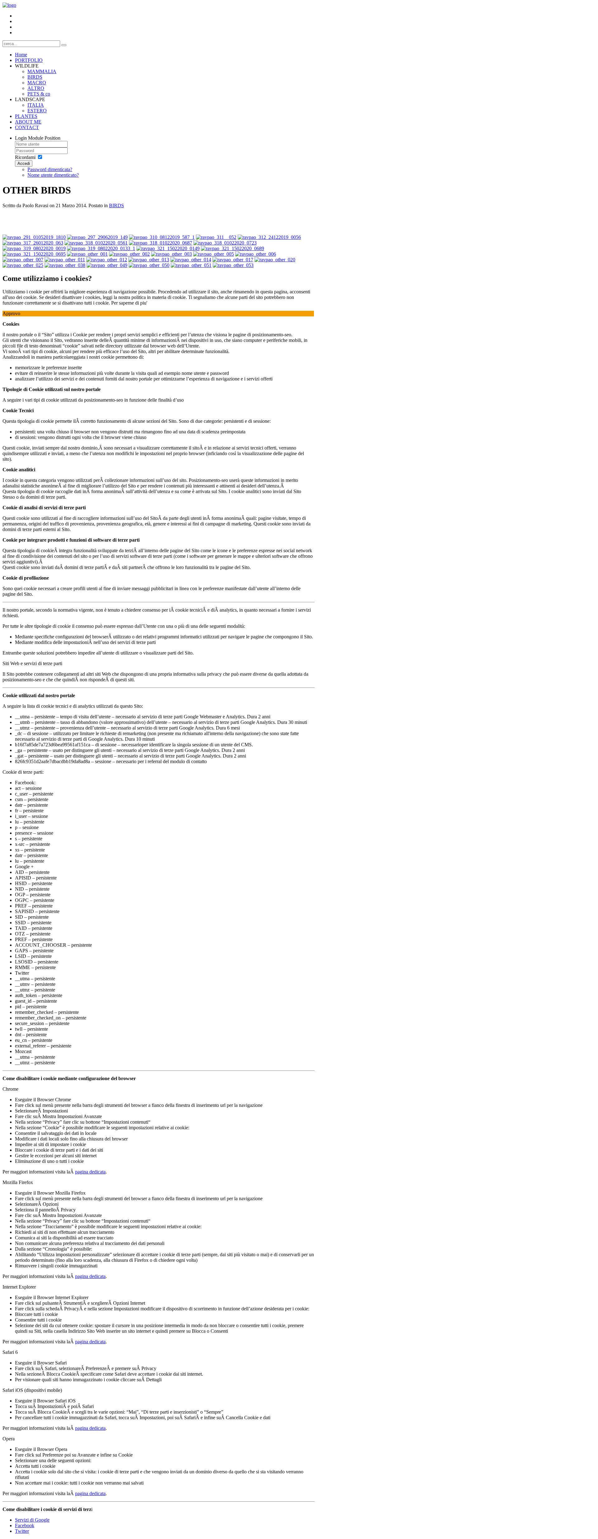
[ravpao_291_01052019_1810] (34, 237)
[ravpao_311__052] (216, 237)
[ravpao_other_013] (148, 259)
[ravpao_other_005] (213, 254)
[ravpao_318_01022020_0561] (96, 242)
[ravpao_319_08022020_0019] (34, 248)
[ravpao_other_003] (171, 254)
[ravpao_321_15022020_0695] (34, 254)
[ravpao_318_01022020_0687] (160, 242)
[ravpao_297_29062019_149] (97, 237)
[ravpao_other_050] (149, 265)
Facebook (24, 1525)
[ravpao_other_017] (232, 259)
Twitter (22, 1531)
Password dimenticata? (49, 169)
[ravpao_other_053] (233, 265)
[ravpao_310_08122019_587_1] (162, 237)
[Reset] (63, 45)
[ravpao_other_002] (129, 254)
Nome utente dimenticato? (53, 175)
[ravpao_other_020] (274, 259)
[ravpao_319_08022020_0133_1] (101, 248)
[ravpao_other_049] (107, 265)
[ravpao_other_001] (87, 254)
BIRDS (116, 205)
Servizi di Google (32, 1520)
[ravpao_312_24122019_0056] (269, 237)
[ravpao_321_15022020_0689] (232, 248)
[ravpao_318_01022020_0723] (225, 242)
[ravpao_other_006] (255, 254)
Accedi (23, 163)
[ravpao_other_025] (22, 265)
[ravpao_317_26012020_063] (32, 242)
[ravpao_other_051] (191, 265)
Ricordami (25, 157)
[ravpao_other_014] (190, 259)
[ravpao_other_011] (65, 259)
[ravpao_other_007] (22, 259)
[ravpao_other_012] (106, 259)
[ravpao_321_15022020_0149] (168, 248)
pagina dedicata (90, 1171)
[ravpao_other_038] (65, 265)
